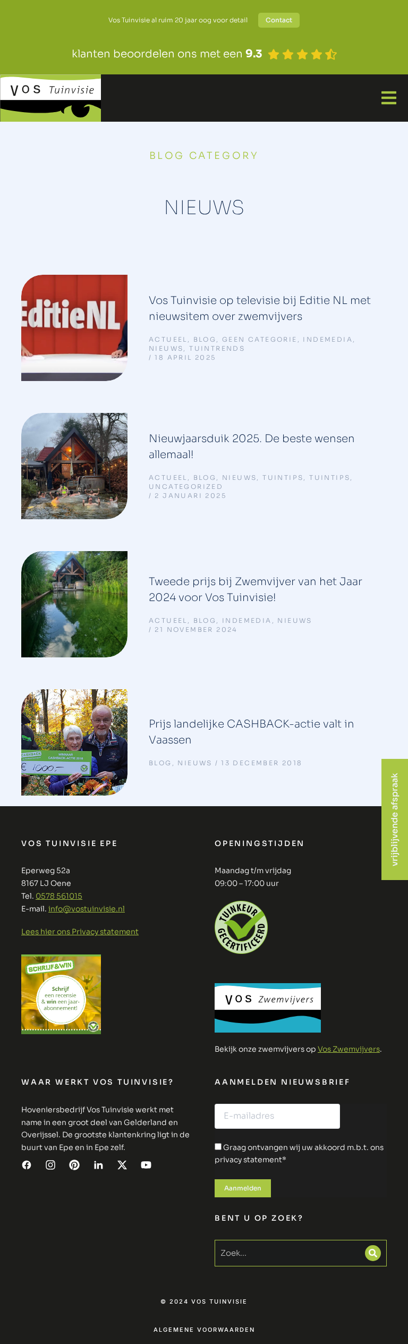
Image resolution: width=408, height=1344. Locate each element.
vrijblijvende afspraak (394, 819)
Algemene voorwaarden (204, 1329)
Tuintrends (217, 348)
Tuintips (282, 477)
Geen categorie (260, 339)
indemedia (328, 339)
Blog (205, 339)
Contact (279, 20)
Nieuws (166, 348)
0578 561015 (59, 896)
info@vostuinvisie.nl (86, 909)
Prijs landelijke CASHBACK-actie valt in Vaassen (251, 732)
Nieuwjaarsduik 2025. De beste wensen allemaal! (252, 446)
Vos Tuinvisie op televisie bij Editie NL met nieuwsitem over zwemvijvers (260, 308)
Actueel (168, 339)
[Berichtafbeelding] (74, 328)
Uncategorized (186, 487)
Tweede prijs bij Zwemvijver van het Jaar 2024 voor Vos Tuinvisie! (255, 589)
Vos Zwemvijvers (349, 1049)
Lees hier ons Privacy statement (80, 931)
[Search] (373, 1253)
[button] (388, 97)
